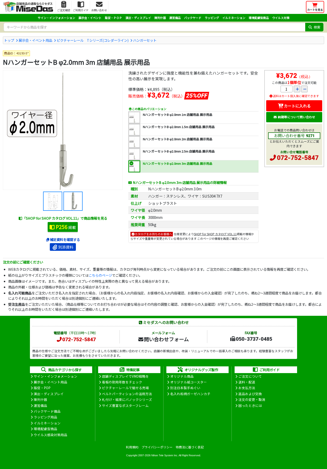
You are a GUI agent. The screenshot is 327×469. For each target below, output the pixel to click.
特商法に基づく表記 (190, 447)
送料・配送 (246, 382)
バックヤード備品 (47, 411)
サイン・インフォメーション (56, 18)
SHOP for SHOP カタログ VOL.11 (215, 234)
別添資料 (65, 247)
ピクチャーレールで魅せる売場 (125, 387)
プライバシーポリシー (157, 447)
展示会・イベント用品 (35, 40)
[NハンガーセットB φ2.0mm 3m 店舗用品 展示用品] (62, 130)
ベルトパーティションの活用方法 (127, 393)
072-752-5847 (298, 157)
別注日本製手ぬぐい (185, 387)
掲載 (66, 226)
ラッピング (212, 18)
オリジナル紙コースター (188, 382)
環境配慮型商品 (259, 18)
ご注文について (250, 376)
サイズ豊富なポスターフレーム (125, 405)
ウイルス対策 (280, 18)
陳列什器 (160, 18)
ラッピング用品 (45, 417)
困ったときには (250, 405)
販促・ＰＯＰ (113, 18)
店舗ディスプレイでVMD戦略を (125, 376)
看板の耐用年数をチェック (122, 382)
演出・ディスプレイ (138, 18)
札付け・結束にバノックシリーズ (127, 399)
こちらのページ (100, 275)
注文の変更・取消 (251, 399)
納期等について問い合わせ (296, 117)
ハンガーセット (145, 40)
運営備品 (175, 18)
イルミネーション (233, 18)
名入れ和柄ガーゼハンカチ (190, 393)
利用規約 (132, 447)
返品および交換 (250, 393)
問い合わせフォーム (166, 339)
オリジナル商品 (182, 376)
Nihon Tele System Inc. (164, 455)
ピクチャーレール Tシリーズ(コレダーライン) (93, 40)
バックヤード (192, 18)
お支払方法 (246, 387)
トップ (9, 40)
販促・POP (42, 387)
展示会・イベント (90, 18)
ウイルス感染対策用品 (50, 434)
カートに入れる (297, 106)
